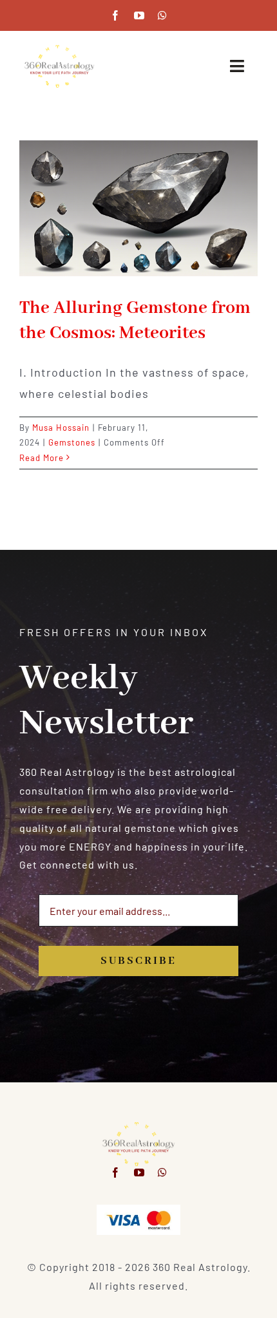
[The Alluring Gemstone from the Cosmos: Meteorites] (138, 208)
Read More (41, 458)
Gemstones (71, 442)
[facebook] (115, 15)
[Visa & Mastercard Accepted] (138, 1209)
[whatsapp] (162, 15)
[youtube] (139, 15)
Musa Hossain (61, 427)
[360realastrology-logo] (59, 48)
